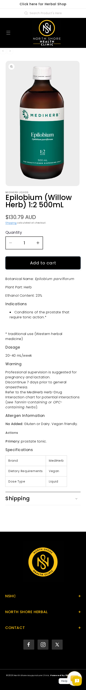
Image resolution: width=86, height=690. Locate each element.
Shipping (11, 222)
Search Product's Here (46, 13)
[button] (8, 32)
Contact (43, 627)
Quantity (13, 232)
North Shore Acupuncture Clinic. (32, 675)
